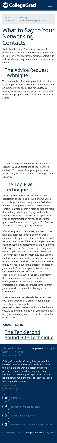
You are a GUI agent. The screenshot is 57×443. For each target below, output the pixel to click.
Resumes (18, 351)
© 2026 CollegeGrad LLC (13, 432)
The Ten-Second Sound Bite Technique (29, 335)
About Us (10, 388)
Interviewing (9, 355)
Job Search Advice (11, 348)
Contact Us (17, 397)
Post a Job (49, 348)
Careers (6, 351)
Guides (22, 355)
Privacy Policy (49, 432)
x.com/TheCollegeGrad (23, 415)
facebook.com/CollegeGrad (25, 406)
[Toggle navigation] (50, 5)
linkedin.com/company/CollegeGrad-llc (31, 424)
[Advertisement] (28, 130)
